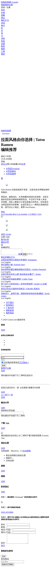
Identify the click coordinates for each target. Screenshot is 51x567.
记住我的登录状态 (11, 363)
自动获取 (27, 451)
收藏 (15, 164)
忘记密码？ (24, 363)
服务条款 (10, 313)
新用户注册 (6, 368)
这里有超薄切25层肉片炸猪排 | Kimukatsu (19, 260)
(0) (4, 164)
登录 (20, 254)
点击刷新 (24, 388)
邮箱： (4, 527)
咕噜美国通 (6, 131)
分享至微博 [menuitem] (11, 174)
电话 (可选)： (7, 530)
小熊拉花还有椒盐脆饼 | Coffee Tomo (17, 279)
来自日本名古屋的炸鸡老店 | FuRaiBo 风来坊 (20, 289)
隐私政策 (10, 310)
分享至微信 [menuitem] (11, 171)
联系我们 (10, 305)
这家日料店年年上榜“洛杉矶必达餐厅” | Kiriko (21, 274)
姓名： (4, 524)
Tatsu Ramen (6, 133)
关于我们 (10, 302)
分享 (24, 164)
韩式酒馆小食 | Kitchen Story (13, 265)
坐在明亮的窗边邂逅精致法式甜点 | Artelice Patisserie (23, 269)
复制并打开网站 (7, 564)
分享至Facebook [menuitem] (13, 169)
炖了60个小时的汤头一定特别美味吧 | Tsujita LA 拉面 (24, 284)
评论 (3, 164)
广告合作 (10, 308)
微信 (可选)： (7, 532)
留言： (4, 543)
